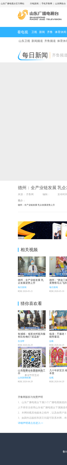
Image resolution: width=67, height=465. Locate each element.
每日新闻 (22, 287)
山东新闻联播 (24, 377)
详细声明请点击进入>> (30, 423)
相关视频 (29, 249)
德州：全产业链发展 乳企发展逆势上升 (31, 281)
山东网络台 (60, 3)
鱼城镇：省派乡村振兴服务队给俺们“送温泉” (31, 335)
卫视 (34, 32)
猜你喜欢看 (31, 303)
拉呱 (51, 341)
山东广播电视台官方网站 (12, 3)
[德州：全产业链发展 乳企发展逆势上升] (32, 266)
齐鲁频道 (50, 40)
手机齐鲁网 (46, 3)
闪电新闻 (34, 3)
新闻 (42, 32)
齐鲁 (50, 32)
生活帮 (21, 341)
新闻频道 (37, 40)
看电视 (22, 32)
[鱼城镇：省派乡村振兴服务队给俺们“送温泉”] (32, 320)
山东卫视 (24, 40)
